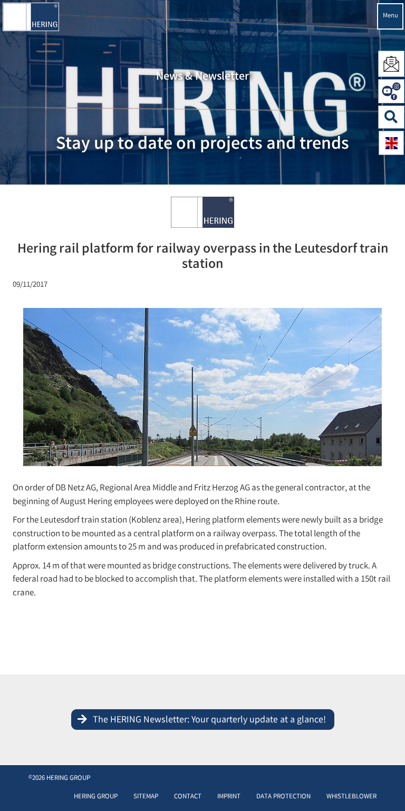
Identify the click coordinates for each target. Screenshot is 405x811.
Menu (390, 16)
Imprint (228, 797)
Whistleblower (351, 797)
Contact (187, 797)
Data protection (283, 797)
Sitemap (145, 797)
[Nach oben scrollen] (386, 787)
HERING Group (96, 797)
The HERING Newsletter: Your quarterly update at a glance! (209, 720)
